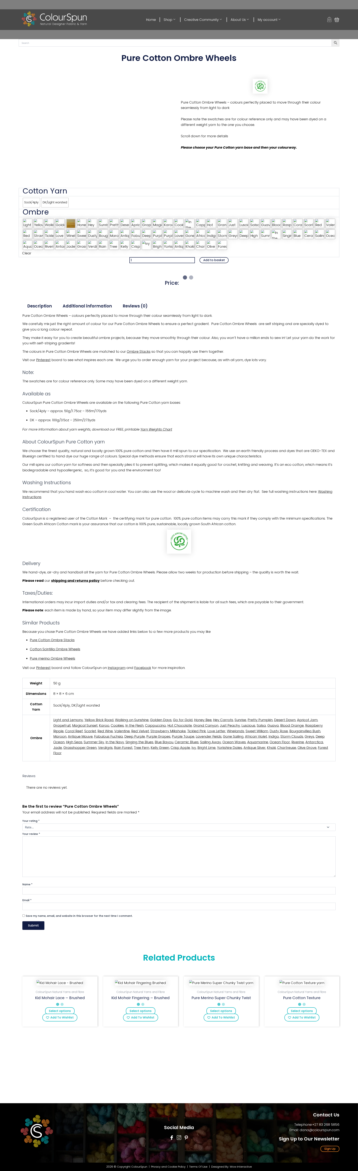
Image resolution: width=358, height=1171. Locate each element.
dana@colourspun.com (319, 1130)
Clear (26, 253)
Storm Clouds (291, 736)
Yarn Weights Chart (156, 429)
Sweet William (257, 731)
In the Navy (115, 742)
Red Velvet (140, 731)
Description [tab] (39, 306)
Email (27, 900)
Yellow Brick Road (99, 720)
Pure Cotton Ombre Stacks (52, 640)
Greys (309, 736)
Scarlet (90, 731)
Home (151, 19)
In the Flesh (134, 725)
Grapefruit (62, 725)
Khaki (271, 747)
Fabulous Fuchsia (108, 736)
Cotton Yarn (45, 191)
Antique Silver (255, 747)
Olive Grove (307, 747)
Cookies (117, 725)
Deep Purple (134, 736)
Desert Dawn (285, 720)
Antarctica (314, 742)
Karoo (104, 725)
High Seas (74, 742)
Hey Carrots (223, 720)
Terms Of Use (198, 1167)
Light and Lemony (68, 720)
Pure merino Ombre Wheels (52, 658)
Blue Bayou (164, 742)
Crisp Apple (180, 747)
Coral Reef (74, 731)
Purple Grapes (158, 736)
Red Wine (105, 731)
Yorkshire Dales (229, 747)
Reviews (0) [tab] (135, 306)
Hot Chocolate (179, 725)
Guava (273, 725)
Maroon (59, 736)
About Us (238, 19)
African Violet (256, 736)
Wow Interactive (241, 1167)
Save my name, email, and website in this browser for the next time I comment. (79, 916)
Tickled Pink (196, 731)
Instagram (116, 667)
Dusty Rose (279, 731)
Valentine (122, 731)
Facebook (142, 667)
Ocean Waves (234, 742)
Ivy (193, 747)
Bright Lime (206, 747)
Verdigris (105, 747)
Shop (168, 19)
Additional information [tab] (87, 306)
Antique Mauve (80, 736)
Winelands (235, 731)
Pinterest (43, 360)
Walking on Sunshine (132, 720)
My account (267, 19)
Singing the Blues (139, 742)
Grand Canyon (205, 725)
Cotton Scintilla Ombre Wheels (55, 649)
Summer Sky (94, 742)
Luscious (248, 725)
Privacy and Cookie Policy (168, 1167)
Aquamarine (257, 742)
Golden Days (161, 720)
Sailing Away (210, 742)
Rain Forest (123, 747)
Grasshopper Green (80, 747)
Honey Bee (203, 720)
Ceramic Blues (187, 742)
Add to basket (214, 260)
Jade (57, 747)
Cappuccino (155, 725)
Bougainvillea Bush (304, 731)
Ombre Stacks (138, 351)
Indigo (273, 736)
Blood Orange (292, 725)
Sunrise (240, 720)
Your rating (31, 821)
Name (27, 884)
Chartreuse (286, 747)
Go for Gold (183, 720)
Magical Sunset (85, 725)
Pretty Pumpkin (260, 720)
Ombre (36, 212)
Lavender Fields (209, 736)
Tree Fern (141, 747)
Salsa (261, 725)
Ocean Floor (280, 742)
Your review (31, 834)
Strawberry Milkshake (168, 731)
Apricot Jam (307, 720)
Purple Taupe (183, 736)
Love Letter (216, 731)
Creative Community (201, 19)
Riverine (297, 742)
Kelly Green (160, 747)
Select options (60, 1011)
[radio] (31, 202)
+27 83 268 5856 (325, 1124)
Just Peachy (230, 725)
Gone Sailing (233, 736)
